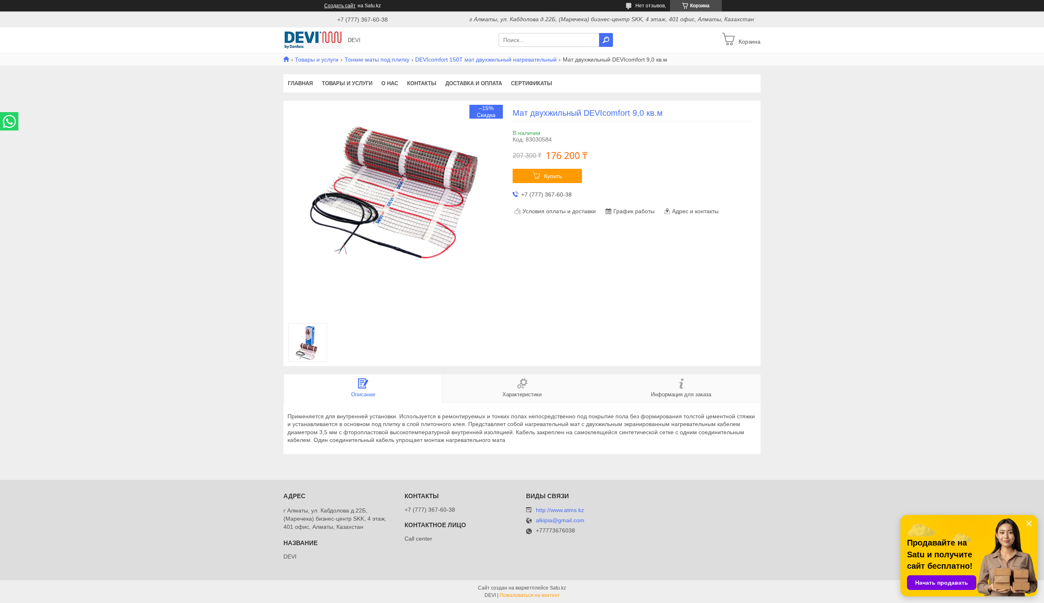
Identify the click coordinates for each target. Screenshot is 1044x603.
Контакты (421, 83)
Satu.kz (558, 588)
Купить (553, 176)
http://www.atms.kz (560, 510)
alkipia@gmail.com (560, 520)
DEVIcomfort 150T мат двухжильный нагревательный (486, 59)
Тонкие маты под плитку (377, 59)
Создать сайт (340, 6)
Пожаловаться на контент (530, 595)
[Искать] (606, 40)
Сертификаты (531, 83)
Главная (300, 83)
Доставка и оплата (473, 83)
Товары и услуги (316, 59)
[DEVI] (313, 39)
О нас (389, 83)
